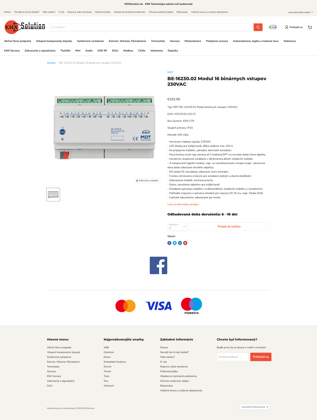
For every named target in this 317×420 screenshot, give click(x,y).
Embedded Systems (115, 361)
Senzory (175, 41)
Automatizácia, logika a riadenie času (256, 41)
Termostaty (158, 41)
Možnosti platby (103, 12)
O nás (61, 12)
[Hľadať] (258, 27)
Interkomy (156, 50)
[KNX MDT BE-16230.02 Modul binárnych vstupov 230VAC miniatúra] (53, 194)
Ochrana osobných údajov (161, 12)
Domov (7, 12)
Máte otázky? (49, 12)
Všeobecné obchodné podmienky (129, 12)
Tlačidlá (65, 50)
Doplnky (173, 50)
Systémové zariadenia (90, 41)
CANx (141, 50)
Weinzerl (109, 385)
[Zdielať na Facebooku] (169, 243)
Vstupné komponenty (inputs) (54, 41)
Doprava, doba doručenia (80, 12)
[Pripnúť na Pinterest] (185, 243)
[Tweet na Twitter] (175, 243)
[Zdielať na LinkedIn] (180, 243)
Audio (89, 50)
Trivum (107, 371)
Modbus (128, 50)
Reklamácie (182, 12)
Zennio (107, 366)
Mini (77, 50)
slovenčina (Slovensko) (299, 12)
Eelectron (109, 352)
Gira (106, 381)
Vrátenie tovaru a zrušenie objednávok (209, 12)
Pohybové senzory (217, 41)
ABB (106, 347)
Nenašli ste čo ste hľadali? (26, 12)
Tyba (106, 376)
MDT (170, 72)
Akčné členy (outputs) (17, 41)
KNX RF (102, 50)
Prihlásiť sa (296, 27)
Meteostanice (193, 41)
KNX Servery (12, 50)
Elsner (107, 357)
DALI (115, 50)
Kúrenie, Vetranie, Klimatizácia (127, 41)
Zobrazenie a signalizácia (40, 50)
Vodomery (289, 41)
